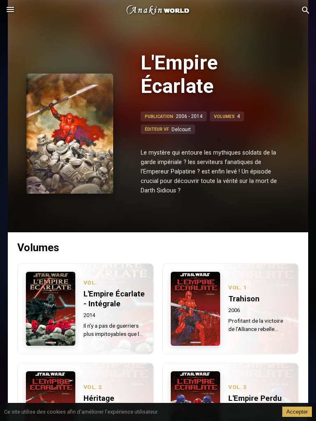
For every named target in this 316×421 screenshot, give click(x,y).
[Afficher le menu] (10, 10)
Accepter (297, 412)
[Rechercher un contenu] (306, 10)
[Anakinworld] (158, 10)
